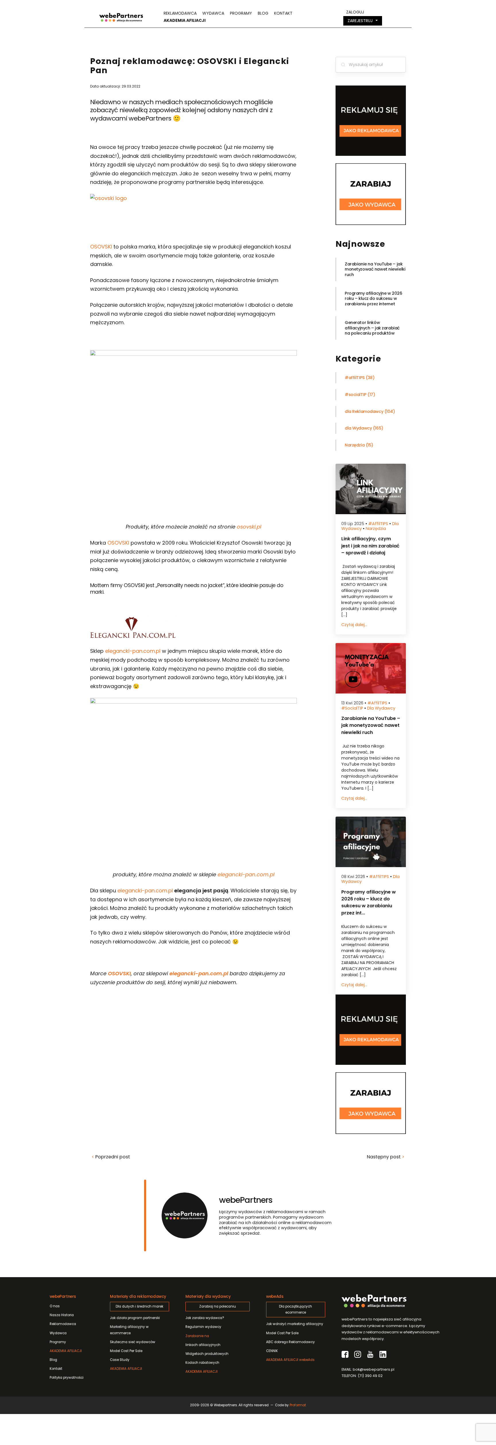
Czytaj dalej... (354, 624)
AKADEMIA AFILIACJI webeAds (290, 1359)
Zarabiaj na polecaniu (217, 1306)
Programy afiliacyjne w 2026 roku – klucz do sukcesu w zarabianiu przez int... (368, 902)
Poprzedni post (111, 1156)
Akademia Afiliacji (185, 20)
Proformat (298, 1405)
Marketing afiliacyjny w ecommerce (129, 1329)
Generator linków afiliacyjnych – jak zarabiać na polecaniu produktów (372, 328)
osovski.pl (249, 526)
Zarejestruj (360, 21)
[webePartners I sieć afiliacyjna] (121, 17)
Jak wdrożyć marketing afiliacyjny (294, 1324)
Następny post (385, 1156)
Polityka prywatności (67, 1377)
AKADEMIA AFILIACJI (66, 1351)
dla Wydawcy (358, 428)
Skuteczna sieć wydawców (132, 1342)
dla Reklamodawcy (364, 411)
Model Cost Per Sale (126, 1351)
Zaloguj (355, 12)
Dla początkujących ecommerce (295, 1309)
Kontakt (283, 13)
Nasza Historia (62, 1315)
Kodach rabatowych (202, 1362)
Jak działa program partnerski (135, 1318)
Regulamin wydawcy (203, 1326)
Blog (263, 13)
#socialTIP (356, 394)
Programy (241, 13)
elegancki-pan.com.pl (132, 650)
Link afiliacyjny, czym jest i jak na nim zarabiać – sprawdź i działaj (370, 545)
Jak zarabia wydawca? (204, 1318)
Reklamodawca (180, 13)
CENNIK (272, 1351)
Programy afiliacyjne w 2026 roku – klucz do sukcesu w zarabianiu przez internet (373, 298)
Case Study (119, 1359)
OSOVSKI (101, 246)
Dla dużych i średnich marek (139, 1306)
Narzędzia (355, 445)
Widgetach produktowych (206, 1353)
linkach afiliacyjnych (202, 1340)
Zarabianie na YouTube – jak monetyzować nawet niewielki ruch (375, 269)
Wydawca (213, 13)
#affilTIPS (355, 377)
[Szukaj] (343, 65)
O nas (55, 1306)
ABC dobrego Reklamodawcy (290, 1342)
